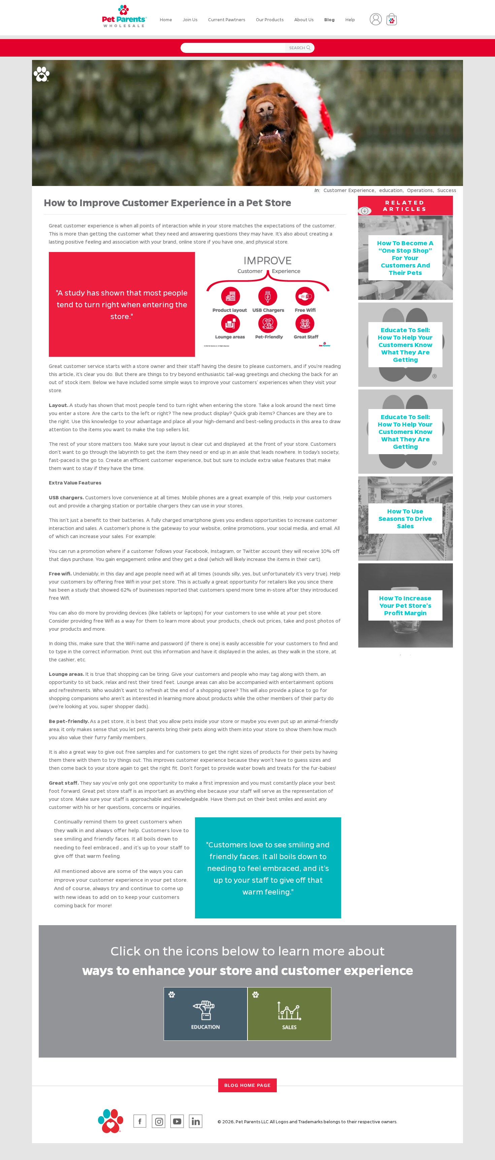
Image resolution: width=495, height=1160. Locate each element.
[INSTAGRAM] (158, 1121)
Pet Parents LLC (252, 1121)
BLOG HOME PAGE (247, 1085)
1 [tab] (400, 655)
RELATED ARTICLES (405, 205)
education (390, 190)
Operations (420, 190)
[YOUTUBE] (177, 1121)
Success (446, 190)
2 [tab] (410, 655)
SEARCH (297, 48)
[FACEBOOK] (140, 1121)
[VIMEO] (195, 1121)
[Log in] (376, 19)
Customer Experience (349, 190)
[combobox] (247, 48)
